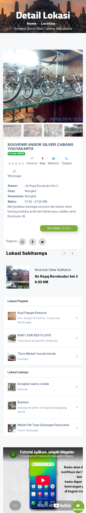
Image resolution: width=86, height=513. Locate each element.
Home (31, 23)
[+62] (67, 158)
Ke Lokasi (59, 228)
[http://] (53, 158)
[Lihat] (43, 86)
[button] (78, 86)
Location (48, 23)
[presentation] (64, 253)
